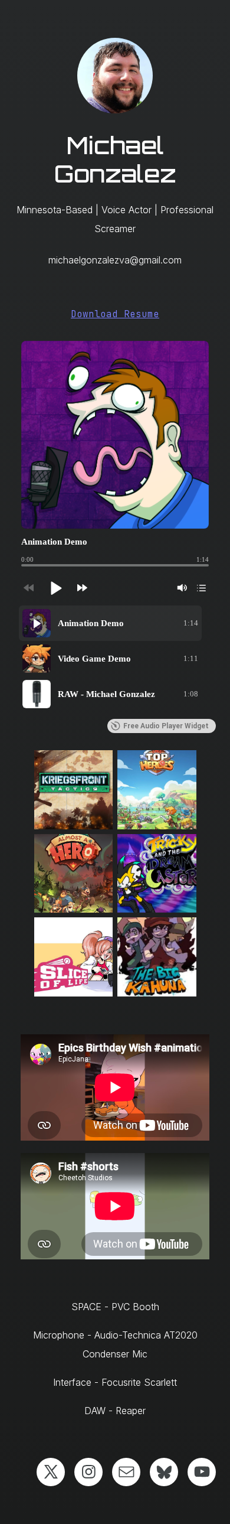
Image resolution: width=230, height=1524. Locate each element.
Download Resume (115, 314)
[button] (55, 587)
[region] (115, 658)
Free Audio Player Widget (166, 726)
